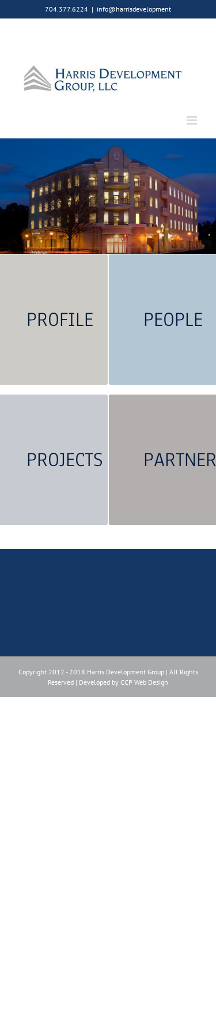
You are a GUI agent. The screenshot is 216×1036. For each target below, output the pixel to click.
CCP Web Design (144, 682)
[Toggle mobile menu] (193, 120)
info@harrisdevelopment (134, 9)
